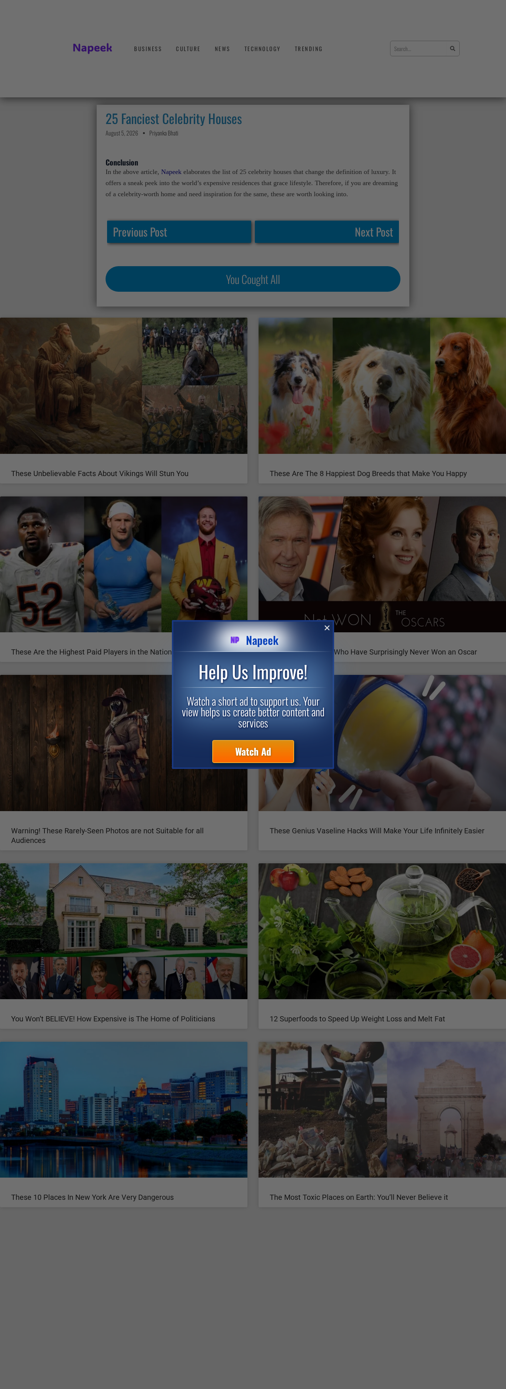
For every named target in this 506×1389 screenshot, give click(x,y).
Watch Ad (253, 751)
